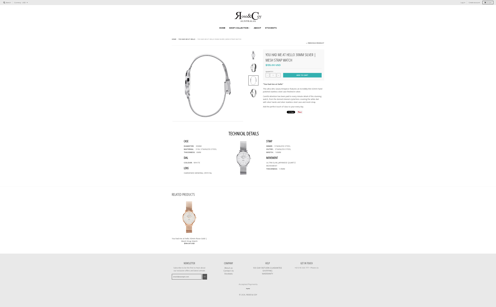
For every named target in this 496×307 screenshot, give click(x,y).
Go (205, 277)
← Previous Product (315, 43)
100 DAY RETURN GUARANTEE (267, 268)
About (257, 28)
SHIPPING (267, 271)
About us (228, 268)
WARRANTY (267, 274)
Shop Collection (238, 28)
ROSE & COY (251, 294)
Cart (489, 2)
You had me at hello (186, 39)
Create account (474, 2)
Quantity (269, 72)
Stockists (271, 28)
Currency (17, 2)
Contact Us (228, 271)
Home (222, 28)
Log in (463, 2)
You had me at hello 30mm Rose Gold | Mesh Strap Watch (189, 239)
